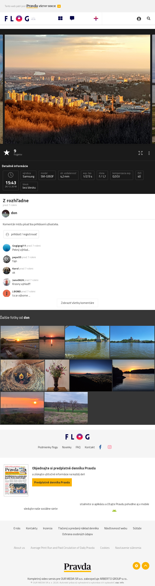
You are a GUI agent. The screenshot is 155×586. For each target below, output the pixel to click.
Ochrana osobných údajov (77, 534)
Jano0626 (18, 280)
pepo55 (16, 257)
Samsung (28, 175)
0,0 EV (121, 175)
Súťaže (137, 528)
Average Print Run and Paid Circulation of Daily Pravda (63, 548)
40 (139, 175)
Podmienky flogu (48, 447)
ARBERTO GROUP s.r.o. (113, 579)
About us (19, 548)
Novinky (66, 447)
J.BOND (16, 291)
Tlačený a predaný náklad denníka (78, 528)
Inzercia (47, 528)
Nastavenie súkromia (128, 548)
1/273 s (87, 175)
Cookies (105, 548)
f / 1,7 (102, 175)
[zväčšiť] (141, 153)
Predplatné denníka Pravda (52, 482)
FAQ (78, 447)
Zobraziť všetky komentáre (77, 303)
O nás (16, 528)
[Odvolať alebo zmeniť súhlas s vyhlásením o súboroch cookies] (136, 566)
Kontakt (90, 447)
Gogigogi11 (19, 246)
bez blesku (29, 186)
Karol (15, 268)
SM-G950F (47, 175)
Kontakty (31, 528)
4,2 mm (68, 175)
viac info (119, 582)
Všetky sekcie (47, 6)
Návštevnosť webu (115, 528)
